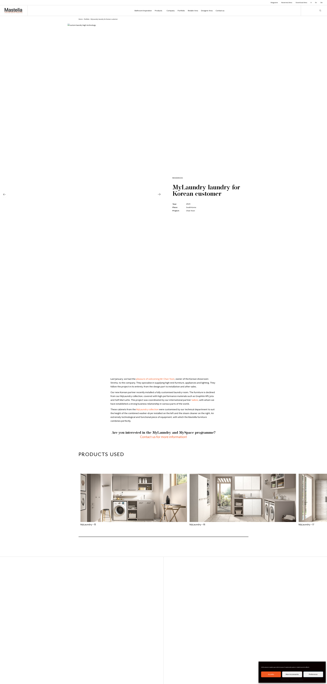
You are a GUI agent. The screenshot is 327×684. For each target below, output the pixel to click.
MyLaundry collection (147, 409)
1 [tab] (80, 538)
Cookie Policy (285, 679)
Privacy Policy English (297, 679)
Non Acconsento (292, 674)
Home (81, 19)
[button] (4, 194)
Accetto (271, 674)
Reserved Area (286, 2)
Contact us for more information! (163, 437)
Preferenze (313, 674)
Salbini (194, 400)
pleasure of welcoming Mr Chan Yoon (155, 379)
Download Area (301, 2)
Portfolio (86, 19)
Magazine (274, 2)
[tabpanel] (133, 501)
